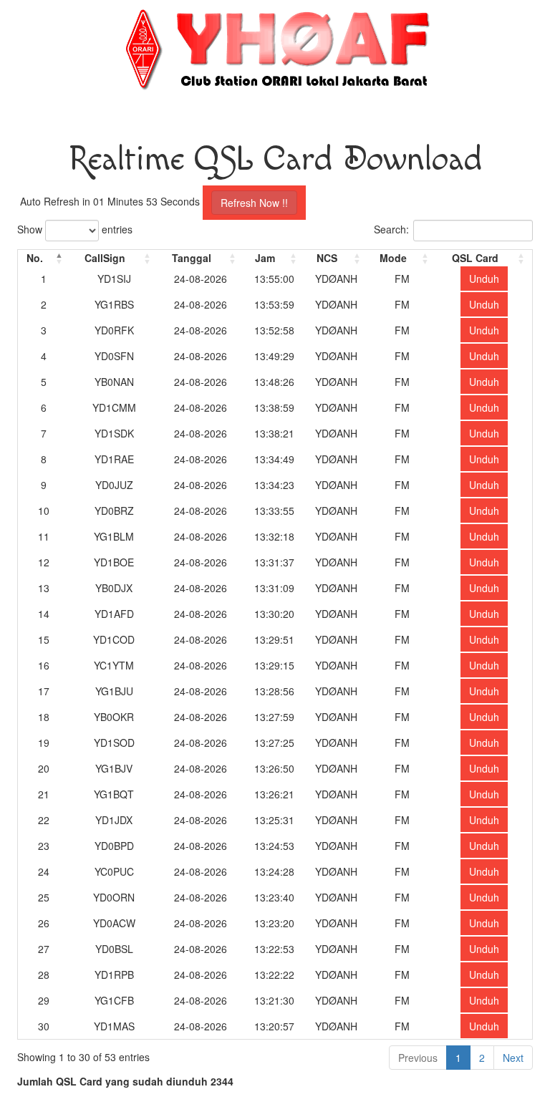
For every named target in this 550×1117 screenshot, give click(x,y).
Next (513, 1057)
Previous (418, 1057)
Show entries (74, 229)
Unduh (484, 278)
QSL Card (475, 258)
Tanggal (191, 258)
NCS (327, 258)
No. (34, 258)
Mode (393, 258)
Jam (265, 258)
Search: (391, 229)
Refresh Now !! (254, 202)
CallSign (105, 258)
